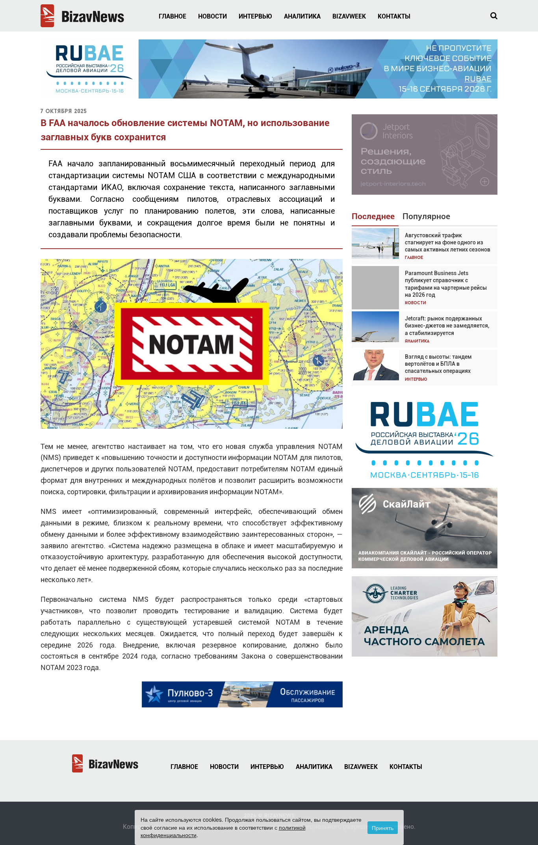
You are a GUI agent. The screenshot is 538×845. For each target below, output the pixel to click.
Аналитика (302, 16)
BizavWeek (349, 16)
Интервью (255, 16)
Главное (172, 16)
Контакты (394, 16)
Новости (212, 16)
